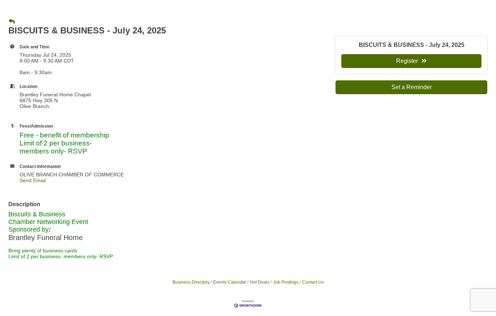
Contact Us (313, 282)
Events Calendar (229, 282)
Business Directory (191, 282)
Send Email (33, 180)
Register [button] (407, 61)
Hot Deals (259, 282)
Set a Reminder (411, 87)
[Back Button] (12, 21)
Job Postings (285, 282)
